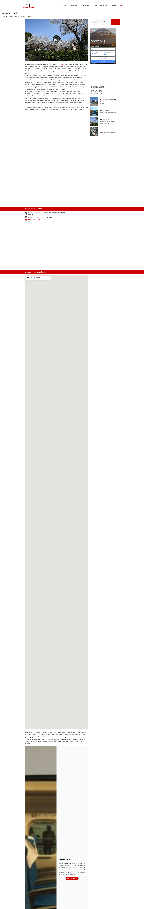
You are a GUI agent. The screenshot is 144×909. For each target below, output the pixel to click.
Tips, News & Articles (100, 5)
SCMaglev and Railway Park (107, 130)
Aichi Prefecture (61, 64)
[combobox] (100, 22)
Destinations (86, 5)
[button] (79, 6)
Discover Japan (73, 5)
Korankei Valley (104, 110)
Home (64, 5)
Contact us (114, 5)
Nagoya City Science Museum (108, 99)
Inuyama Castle (104, 119)
